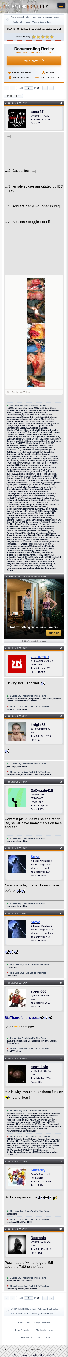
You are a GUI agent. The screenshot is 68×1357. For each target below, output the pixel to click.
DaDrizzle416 (42, 791)
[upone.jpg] (36, 332)
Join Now (31, 60)
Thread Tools (12, 96)
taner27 (37, 112)
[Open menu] (61, 5)
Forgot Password (42, 1323)
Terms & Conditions (23, 1330)
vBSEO (50, 1355)
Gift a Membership (25, 1337)
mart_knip (39, 1067)
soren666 (38, 991)
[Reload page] (7, 19)
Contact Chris (24, 1323)
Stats (39, 1337)
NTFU (48, 1337)
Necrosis (38, 1238)
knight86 (38, 725)
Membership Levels (44, 1330)
